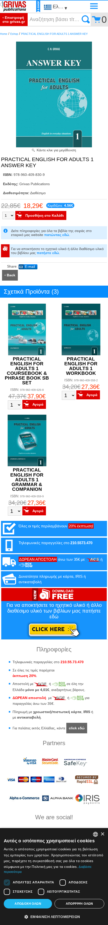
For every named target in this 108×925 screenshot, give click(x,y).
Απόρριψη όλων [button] (79, 903)
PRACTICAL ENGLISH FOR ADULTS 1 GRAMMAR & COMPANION (26, 479)
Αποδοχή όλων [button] (28, 903)
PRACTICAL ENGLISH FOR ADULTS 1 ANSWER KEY (54, 33)
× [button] (102, 834)
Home (3, 33)
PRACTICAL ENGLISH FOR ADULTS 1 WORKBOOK (80, 366)
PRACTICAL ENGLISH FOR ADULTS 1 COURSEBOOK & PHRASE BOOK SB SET (27, 370)
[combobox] (95, 834)
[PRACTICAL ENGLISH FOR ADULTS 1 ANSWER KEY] (54, 146)
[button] (54, 916)
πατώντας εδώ (56, 235)
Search (86, 19)
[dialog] (54, 876)
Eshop (14, 33)
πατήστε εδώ (48, 253)
